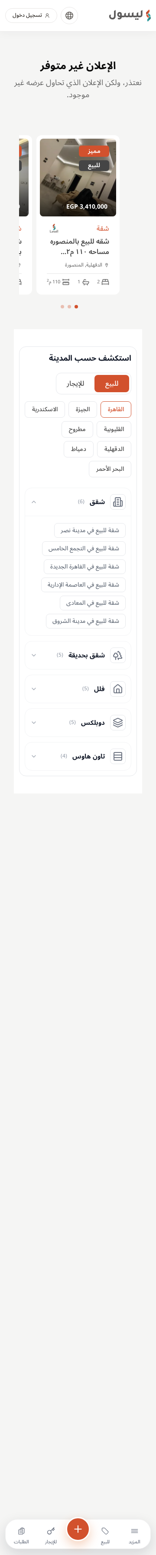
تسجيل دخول (27, 15)
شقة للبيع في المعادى (92, 603)
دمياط (78, 449)
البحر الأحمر (110, 469)
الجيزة (83, 409)
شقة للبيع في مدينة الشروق (85, 621)
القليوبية (114, 429)
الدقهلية (114, 449)
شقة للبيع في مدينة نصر (90, 530)
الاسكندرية (45, 409)
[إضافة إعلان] (78, 1529)
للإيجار (75, 383)
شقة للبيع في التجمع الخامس (84, 548)
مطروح (77, 429)
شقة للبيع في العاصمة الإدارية (83, 584)
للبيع (111, 383)
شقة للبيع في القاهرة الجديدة (84, 566)
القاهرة (116, 409)
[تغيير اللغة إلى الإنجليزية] (69, 15)
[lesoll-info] (54, 228)
